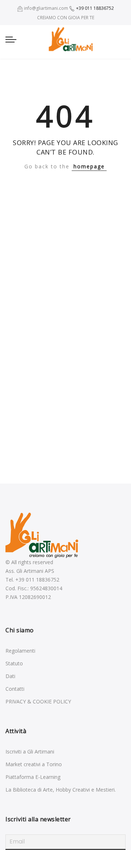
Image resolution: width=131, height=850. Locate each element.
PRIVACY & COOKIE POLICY (38, 701)
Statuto (14, 663)
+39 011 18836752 (94, 8)
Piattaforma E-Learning (32, 776)
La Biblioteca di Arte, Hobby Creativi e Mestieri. (60, 789)
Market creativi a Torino (33, 764)
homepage (89, 166)
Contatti (14, 688)
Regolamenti (20, 650)
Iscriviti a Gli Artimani (29, 751)
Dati (10, 676)
